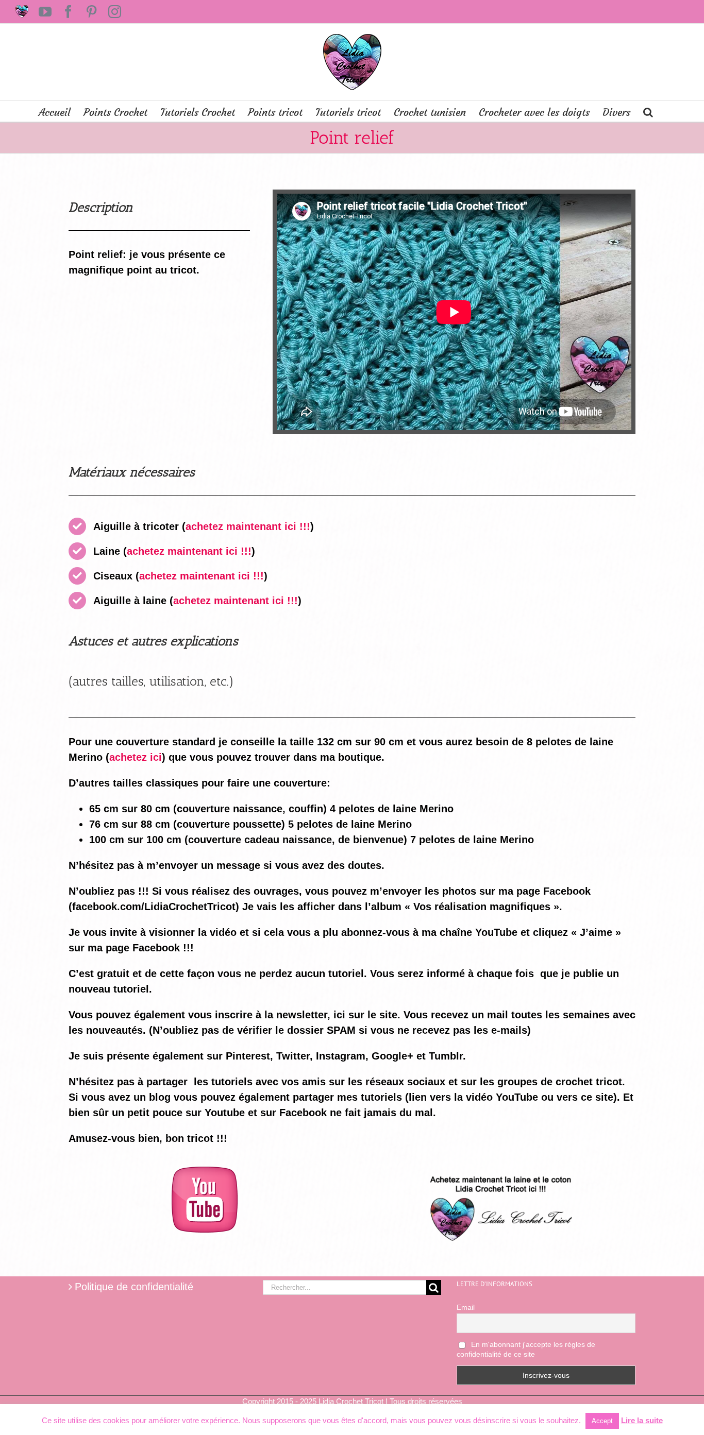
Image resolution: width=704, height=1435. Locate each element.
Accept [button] (602, 1421)
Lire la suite (642, 1420)
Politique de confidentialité (134, 1286)
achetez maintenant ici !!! (248, 526)
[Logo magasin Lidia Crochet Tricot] (499, 1171)
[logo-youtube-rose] (205, 1171)
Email (466, 1307)
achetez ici (135, 757)
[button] (648, 111)
